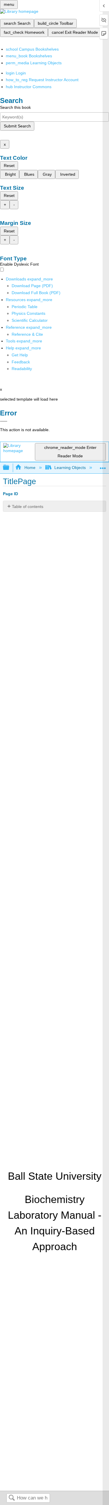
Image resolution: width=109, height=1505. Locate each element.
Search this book (15, 107)
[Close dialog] (3, 421)
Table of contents (27, 506)
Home (29, 467)
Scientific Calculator (30, 320)
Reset (9, 165)
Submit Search (17, 126)
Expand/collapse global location (103, 466)
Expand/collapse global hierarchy (9, 467)
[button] (21, 362)
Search (11, 1498)
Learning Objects (70, 467)
